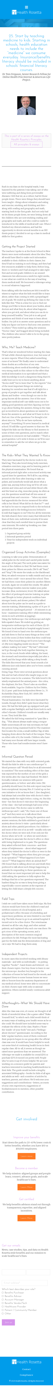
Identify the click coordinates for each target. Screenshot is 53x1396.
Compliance (26, 1375)
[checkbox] (26, 1303)
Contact (26, 1369)
